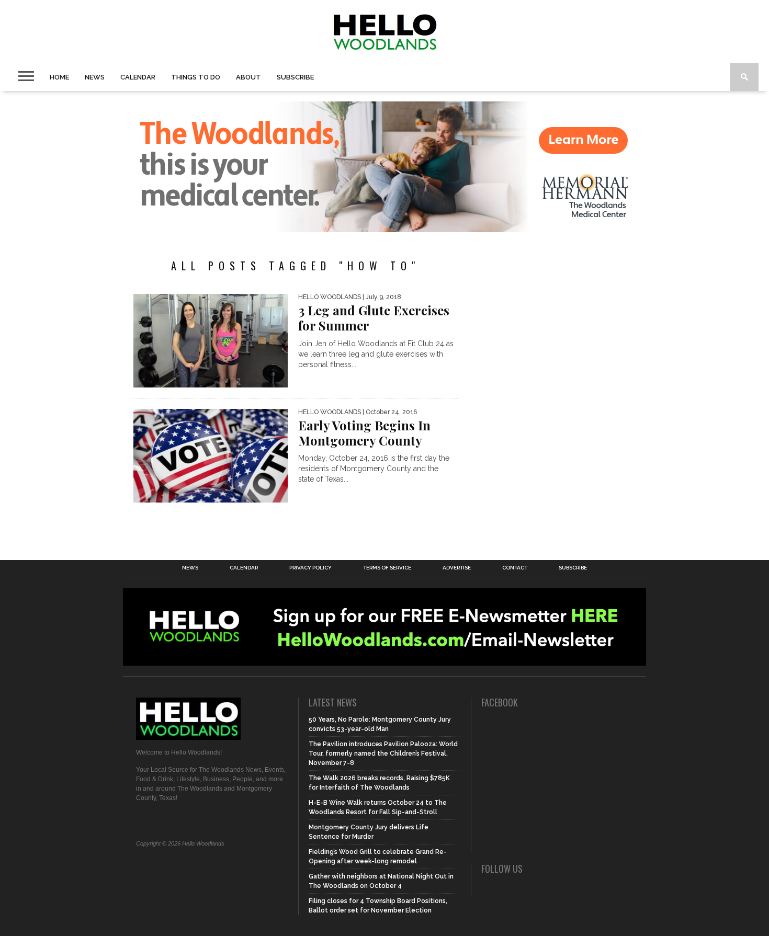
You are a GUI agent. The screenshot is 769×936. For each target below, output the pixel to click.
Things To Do (195, 77)
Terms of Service (387, 567)
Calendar (137, 77)
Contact (514, 567)
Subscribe (295, 77)
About (248, 77)
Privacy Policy (310, 567)
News (95, 77)
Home (59, 77)
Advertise (457, 567)
